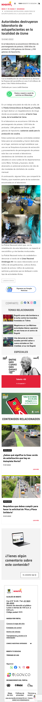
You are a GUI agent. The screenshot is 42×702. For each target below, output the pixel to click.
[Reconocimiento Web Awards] (30, 685)
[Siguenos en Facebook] (11, 667)
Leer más (36, 469)
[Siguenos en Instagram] (23, 667)
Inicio (4, 9)
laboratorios (8, 280)
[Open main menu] (14, 3)
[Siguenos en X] (19, 667)
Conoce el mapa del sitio (15, 624)
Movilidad (7, 450)
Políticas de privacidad (20, 694)
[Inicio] (6, 3)
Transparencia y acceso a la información (16, 637)
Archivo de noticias (13, 632)
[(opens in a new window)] (31, 303)
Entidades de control (14, 628)
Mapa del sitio (10, 694)
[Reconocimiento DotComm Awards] (19, 685)
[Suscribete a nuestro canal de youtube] (27, 667)
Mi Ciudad (11, 9)
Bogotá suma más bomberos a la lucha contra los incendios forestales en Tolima (26, 318)
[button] (21, 303)
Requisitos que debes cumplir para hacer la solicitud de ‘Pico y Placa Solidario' (20, 509)
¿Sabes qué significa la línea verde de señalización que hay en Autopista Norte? (20, 458)
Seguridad (20, 9)
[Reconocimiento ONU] (8, 685)
